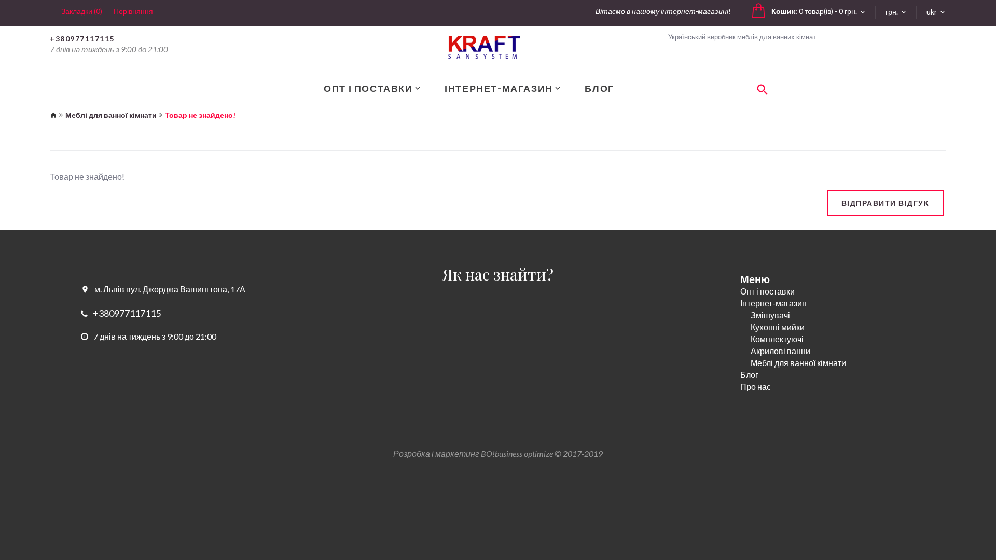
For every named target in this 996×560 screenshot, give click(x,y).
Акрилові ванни (780, 351)
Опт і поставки (767, 291)
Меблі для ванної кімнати (111, 114)
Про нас (755, 386)
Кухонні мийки (778, 327)
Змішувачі (770, 315)
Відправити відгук (885, 203)
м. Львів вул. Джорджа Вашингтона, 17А (169, 289)
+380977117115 (82, 38)
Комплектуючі (777, 339)
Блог (749, 375)
